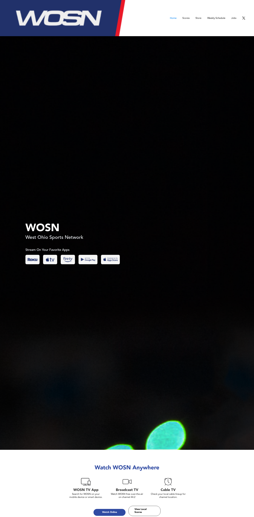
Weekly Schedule (216, 18)
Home (173, 18)
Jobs (233, 18)
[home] (62, 18)
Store (198, 18)
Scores (186, 18)
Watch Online (109, 512)
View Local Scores (140, 510)
